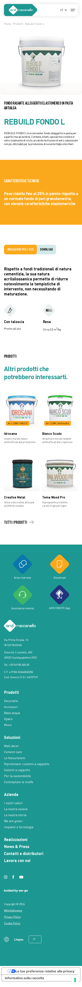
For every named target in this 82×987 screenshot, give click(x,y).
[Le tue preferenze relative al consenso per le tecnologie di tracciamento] (75, 980)
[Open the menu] (73, 10)
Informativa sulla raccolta (24, 978)
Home (7, 23)
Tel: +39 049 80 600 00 (16, 664)
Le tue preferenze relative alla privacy (45, 971)
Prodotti (18, 23)
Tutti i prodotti (15, 522)
